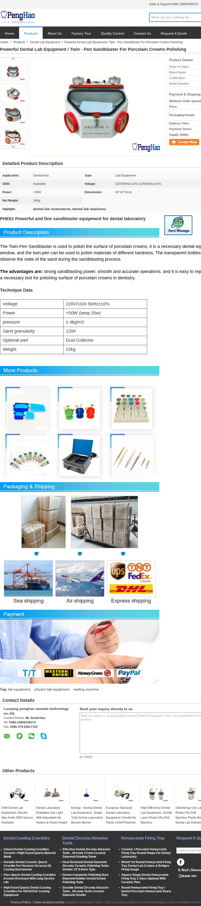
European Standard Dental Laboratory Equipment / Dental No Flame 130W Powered (121, 815)
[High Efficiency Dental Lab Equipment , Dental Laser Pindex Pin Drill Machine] (156, 793)
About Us (55, 33)
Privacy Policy (21, 902)
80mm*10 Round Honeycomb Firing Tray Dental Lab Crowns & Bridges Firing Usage (146, 865)
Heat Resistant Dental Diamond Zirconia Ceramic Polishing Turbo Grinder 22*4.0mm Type (86, 865)
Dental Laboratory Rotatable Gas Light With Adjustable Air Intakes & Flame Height (51, 815)
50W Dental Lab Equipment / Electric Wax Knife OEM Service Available (17, 815)
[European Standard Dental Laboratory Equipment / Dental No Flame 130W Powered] (122, 793)
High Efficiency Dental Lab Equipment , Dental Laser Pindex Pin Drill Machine (156, 815)
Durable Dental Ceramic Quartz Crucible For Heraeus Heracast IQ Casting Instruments (27, 865)
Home (9, 33)
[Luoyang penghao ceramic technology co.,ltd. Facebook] (181, 863)
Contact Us (142, 33)
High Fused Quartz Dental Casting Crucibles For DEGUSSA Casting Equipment (27, 891)
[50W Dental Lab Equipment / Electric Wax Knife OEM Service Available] (17, 793)
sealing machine (86, 689)
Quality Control (112, 33)
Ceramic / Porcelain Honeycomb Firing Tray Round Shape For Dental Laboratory (146, 853)
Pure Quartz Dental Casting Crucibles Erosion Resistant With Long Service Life (30, 878)
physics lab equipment (52, 689)
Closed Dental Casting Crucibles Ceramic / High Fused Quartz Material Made (30, 853)
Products (31, 33)
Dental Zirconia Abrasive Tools (85, 840)
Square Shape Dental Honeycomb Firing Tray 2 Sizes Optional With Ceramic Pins (144, 878)
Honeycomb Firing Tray (143, 838)
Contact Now (177, 141)
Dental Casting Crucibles (26, 838)
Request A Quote (174, 33)
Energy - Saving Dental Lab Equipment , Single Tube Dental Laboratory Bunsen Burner (87, 815)
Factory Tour (81, 33)
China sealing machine (49, 902)
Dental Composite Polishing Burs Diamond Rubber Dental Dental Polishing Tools (86, 878)
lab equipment (19, 689)
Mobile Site (189, 876)
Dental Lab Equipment (45, 42)
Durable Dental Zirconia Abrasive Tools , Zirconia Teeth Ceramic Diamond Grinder (86, 891)
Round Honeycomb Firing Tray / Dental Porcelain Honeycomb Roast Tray (146, 891)
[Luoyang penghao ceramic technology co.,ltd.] (17, 17)
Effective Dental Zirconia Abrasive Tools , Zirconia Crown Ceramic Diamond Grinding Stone (86, 853)
